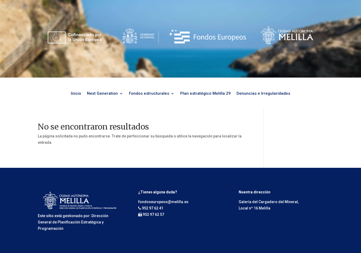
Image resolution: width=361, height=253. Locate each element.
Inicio (76, 94)
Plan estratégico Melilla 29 (205, 94)
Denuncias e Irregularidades (263, 94)
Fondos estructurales (149, 94)
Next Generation (102, 94)
